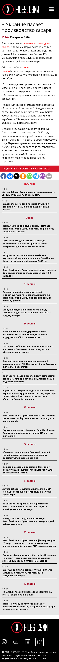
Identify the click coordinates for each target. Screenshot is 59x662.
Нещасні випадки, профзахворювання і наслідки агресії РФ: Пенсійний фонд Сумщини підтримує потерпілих (29, 364)
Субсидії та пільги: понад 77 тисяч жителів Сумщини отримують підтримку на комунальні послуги (27, 572)
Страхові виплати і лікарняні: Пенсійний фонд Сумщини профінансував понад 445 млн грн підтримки (28, 433)
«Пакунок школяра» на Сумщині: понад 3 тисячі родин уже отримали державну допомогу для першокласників (26, 455)
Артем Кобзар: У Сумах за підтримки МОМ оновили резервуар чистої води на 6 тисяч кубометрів (27, 491)
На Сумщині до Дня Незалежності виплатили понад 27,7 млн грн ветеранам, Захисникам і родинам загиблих (28, 378)
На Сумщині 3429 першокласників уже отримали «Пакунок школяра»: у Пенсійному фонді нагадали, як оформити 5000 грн (28, 258)
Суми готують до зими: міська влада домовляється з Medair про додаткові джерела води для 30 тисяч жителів (24, 243)
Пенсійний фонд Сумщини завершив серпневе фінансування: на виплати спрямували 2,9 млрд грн (29, 273)
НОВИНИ (29, 184)
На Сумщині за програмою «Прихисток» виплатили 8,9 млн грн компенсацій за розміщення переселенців (25, 506)
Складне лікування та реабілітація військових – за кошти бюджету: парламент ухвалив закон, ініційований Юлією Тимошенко (29, 558)
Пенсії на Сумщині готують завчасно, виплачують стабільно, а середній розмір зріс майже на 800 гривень (28, 606)
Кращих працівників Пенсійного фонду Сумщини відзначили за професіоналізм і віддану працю (26, 312)
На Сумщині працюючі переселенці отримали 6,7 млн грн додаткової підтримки (27, 593)
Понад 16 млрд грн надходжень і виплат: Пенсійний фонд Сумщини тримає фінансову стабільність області (28, 228)
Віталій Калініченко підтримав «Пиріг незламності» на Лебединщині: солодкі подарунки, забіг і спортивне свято (25, 334)
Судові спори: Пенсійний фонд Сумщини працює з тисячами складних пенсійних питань (25, 206)
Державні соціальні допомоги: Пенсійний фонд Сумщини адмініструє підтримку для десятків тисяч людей (27, 469)
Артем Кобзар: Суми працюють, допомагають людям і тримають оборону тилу (28, 193)
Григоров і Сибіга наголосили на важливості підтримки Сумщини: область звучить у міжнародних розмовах (27, 349)
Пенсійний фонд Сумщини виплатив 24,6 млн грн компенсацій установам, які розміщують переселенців (28, 418)
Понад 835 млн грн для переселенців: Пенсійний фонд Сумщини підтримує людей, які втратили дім (28, 521)
